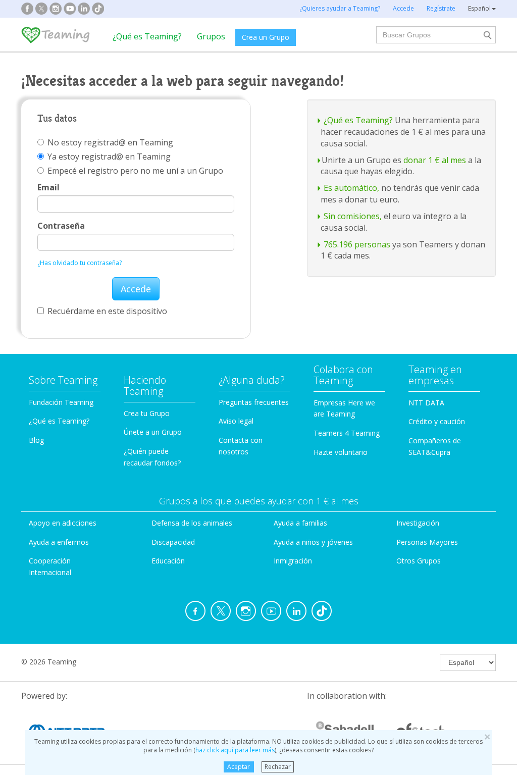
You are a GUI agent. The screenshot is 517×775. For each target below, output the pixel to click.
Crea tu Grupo (147, 413)
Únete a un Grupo (153, 432)
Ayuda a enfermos (59, 542)
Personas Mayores (427, 542)
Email (48, 187)
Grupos (211, 36)
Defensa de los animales (191, 523)
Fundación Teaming (61, 402)
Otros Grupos (418, 560)
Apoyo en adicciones (62, 523)
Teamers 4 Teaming (347, 433)
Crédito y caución (436, 421)
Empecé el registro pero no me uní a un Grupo (135, 170)
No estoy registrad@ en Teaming (110, 142)
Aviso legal (236, 421)
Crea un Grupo (265, 37)
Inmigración (293, 560)
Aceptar (238, 766)
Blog (36, 440)
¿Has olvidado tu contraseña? (79, 263)
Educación (168, 560)
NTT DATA (426, 402)
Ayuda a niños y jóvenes (313, 542)
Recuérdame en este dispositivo (107, 311)
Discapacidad (173, 542)
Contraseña (61, 225)
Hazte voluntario (341, 452)
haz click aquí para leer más (235, 750)
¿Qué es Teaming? (147, 36)
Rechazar (278, 766)
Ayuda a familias (300, 523)
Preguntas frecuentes (254, 402)
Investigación (417, 523)
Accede (136, 289)
